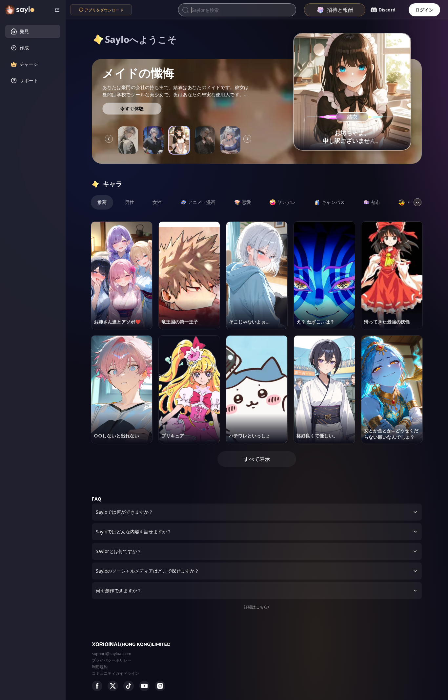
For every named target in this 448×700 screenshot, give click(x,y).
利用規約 (100, 667)
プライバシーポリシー (111, 660)
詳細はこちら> (257, 607)
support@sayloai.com (111, 653)
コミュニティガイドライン (115, 673)
